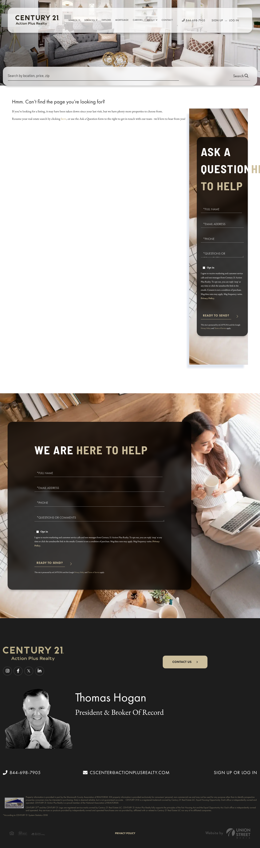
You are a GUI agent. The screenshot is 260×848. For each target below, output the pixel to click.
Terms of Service (220, 328)
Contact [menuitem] (167, 20)
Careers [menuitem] (138, 20)
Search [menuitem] (73, 20)
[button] (239, 76)
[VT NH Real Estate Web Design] (228, 833)
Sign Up (217, 20)
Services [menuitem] (89, 20)
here (63, 119)
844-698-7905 (195, 20)
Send (216, 317)
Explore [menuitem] (106, 20)
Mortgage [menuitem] (122, 20)
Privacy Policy (207, 298)
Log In (234, 20)
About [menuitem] (151, 20)
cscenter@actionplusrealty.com (130, 772)
